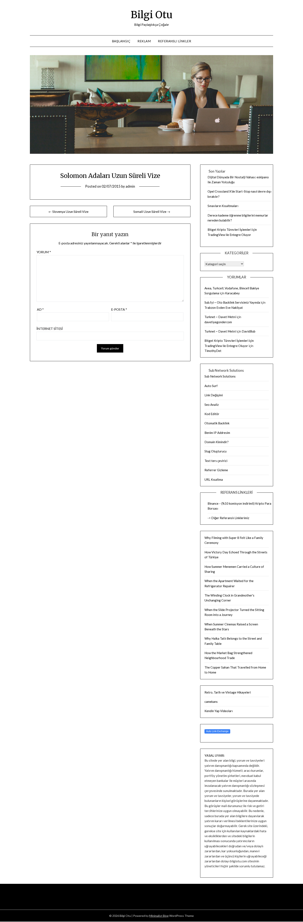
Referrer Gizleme (216, 470)
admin (130, 186)
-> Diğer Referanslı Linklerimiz (228, 518)
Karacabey (232, 293)
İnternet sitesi (49, 328)
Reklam (144, 41)
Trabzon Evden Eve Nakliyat (223, 307)
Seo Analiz (211, 404)
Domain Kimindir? (216, 442)
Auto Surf (211, 386)
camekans (211, 701)
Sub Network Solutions (220, 376)
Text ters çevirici (215, 461)
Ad (40, 309)
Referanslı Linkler (174, 41)
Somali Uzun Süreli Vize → (151, 211)
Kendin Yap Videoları (218, 711)
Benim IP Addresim (217, 432)
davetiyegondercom (218, 322)
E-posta (119, 309)
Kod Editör (211, 414)
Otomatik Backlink (216, 423)
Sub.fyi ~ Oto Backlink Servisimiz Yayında (232, 302)
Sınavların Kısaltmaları (223, 206)
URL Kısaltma (213, 479)
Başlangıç (121, 41)
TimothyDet (212, 351)
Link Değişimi (213, 395)
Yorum (43, 252)
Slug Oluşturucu (215, 451)
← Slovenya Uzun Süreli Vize (68, 211)
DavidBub (248, 331)
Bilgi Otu (152, 14)
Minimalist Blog (159, 915)
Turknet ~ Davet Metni (220, 317)
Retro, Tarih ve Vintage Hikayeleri (227, 692)
